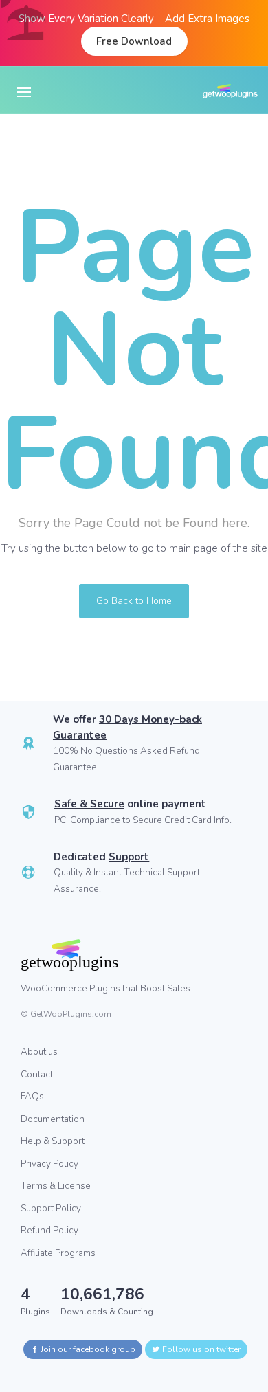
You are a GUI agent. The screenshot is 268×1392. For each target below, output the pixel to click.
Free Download (134, 41)
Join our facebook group (86, 1349)
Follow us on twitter (200, 1349)
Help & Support (53, 1140)
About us (39, 1051)
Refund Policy (49, 1230)
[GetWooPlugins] (124, 955)
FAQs (32, 1096)
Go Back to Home (134, 600)
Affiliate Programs (58, 1252)
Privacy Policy (49, 1163)
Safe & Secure (89, 804)
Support (129, 857)
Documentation (53, 1118)
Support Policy (51, 1208)
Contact (37, 1074)
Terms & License (56, 1185)
